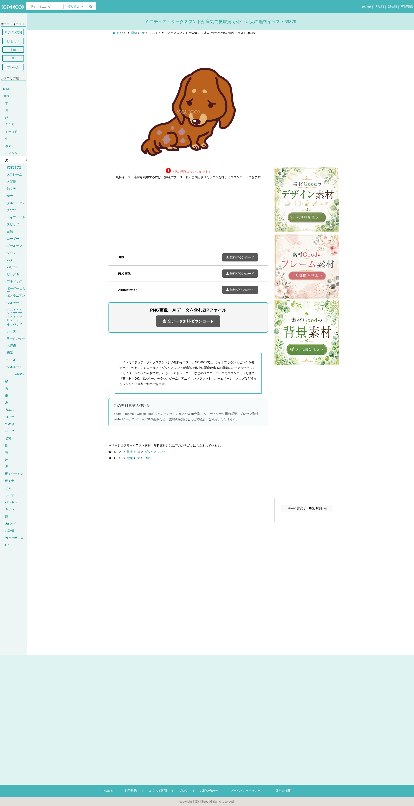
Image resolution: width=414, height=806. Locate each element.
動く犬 (11, 188)
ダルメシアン (16, 203)
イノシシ (11, 153)
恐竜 (8, 438)
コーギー (13, 238)
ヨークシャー (16, 338)
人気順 (379, 6)
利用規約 (131, 790)
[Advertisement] (188, 45)
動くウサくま (14, 473)
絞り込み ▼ (76, 6)
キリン (9, 509)
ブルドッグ (14, 281)
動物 (6, 96)
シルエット (14, 367)
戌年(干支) (14, 167)
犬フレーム (14, 174)
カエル (9, 409)
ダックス (13, 253)
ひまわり (13, 41)
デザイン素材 (13, 32)
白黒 (10, 231)
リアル (11, 359)
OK (7, 545)
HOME (366, 6)
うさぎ (9, 124)
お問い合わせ (209, 790)
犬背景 (11, 181)
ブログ (183, 790)
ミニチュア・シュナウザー (16, 311)
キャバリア (14, 324)
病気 (10, 352)
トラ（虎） (12, 131)
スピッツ (13, 224)
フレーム (13, 67)
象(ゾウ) (10, 523)
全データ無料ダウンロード (190, 321)
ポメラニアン (16, 295)
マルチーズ (14, 302)
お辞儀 (11, 345)
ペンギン (11, 502)
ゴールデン (14, 245)
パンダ (9, 431)
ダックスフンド (155, 451)
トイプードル (16, 217)
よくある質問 (158, 790)
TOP (119, 33)
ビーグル (13, 274)
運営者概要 (282, 790)
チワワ (11, 210)
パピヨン (13, 267)
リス (8, 488)
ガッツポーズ (14, 538)
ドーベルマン (16, 374)
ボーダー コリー (16, 290)
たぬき (9, 424)
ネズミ (9, 146)
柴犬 (10, 196)
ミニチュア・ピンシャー (16, 318)
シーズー (13, 331)
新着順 (392, 6)
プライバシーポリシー (245, 790)
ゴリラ (9, 416)
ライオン (11, 495)
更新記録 (407, 6)
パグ (10, 260)
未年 (13, 50)
